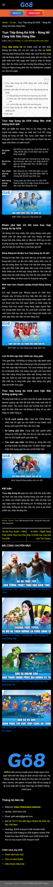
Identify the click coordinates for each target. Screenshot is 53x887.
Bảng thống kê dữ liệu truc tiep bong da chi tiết (28, 96)
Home (5, 22)
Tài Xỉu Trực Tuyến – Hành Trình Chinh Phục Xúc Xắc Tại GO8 (14, 535)
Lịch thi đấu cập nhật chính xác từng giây (25, 104)
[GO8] (26, 4)
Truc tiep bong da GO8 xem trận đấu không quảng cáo (26, 109)
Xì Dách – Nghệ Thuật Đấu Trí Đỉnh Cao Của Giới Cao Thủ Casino (39, 535)
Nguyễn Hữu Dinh (40, 41)
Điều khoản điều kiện (14, 864)
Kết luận (9, 114)
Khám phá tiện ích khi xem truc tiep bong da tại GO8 (26, 91)
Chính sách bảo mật (14, 854)
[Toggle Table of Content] (45, 79)
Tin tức (13, 22)
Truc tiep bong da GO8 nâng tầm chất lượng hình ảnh (26, 84)
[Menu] (3, 4)
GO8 (48, 50)
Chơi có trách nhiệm (14, 859)
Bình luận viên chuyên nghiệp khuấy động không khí (29, 100)
